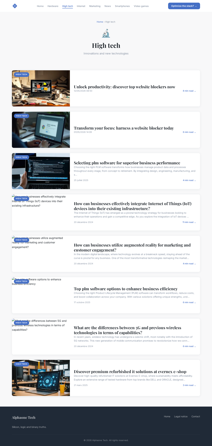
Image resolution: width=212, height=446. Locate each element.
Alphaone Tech (23, 417)
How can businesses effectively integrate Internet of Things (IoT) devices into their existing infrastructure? (132, 206)
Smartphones (122, 5)
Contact (195, 416)
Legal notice (180, 416)
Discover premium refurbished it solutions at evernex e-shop (130, 371)
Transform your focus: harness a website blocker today (124, 128)
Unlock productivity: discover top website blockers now (124, 86)
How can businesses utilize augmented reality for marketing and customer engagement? (132, 247)
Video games (141, 5)
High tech (67, 5)
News (108, 5)
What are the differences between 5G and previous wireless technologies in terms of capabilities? (127, 330)
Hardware (53, 5)
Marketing (95, 5)
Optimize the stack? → (184, 5)
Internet (81, 5)
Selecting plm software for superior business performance (127, 162)
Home (40, 5)
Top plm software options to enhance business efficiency (126, 288)
